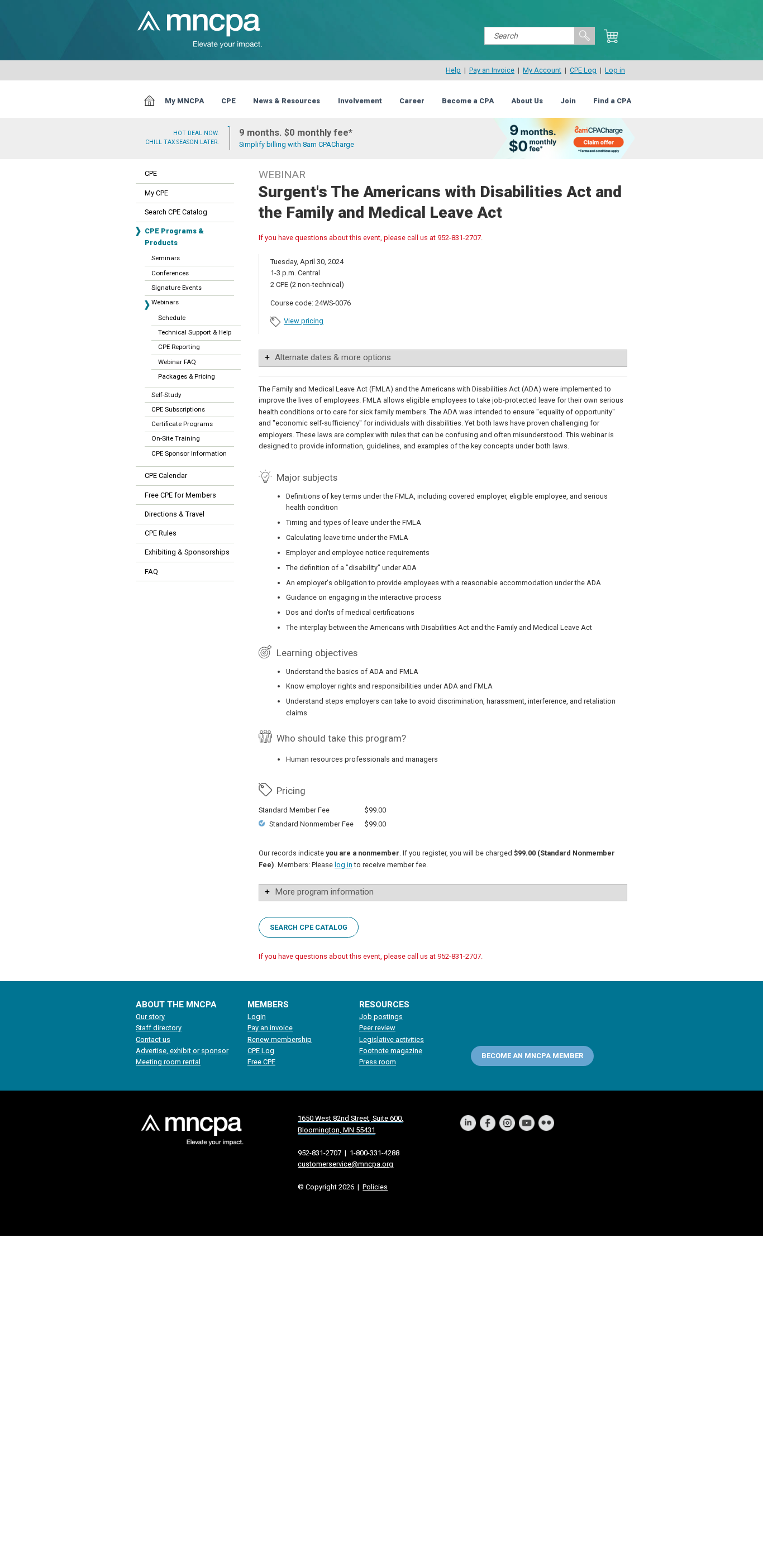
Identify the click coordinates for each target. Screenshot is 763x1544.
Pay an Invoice (491, 70)
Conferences (170, 273)
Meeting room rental (168, 1062)
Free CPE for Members (180, 495)
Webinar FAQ (177, 362)
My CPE (156, 193)
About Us (527, 101)
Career (412, 101)
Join (568, 101)
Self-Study (166, 395)
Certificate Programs (182, 424)
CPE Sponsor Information (189, 453)
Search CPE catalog (308, 926)
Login (256, 1016)
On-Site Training (175, 438)
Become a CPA (468, 101)
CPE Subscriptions (178, 409)
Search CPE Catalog (176, 212)
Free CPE (261, 1062)
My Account (542, 70)
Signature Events (176, 287)
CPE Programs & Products (174, 236)
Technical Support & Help (194, 332)
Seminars (165, 258)
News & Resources (286, 101)
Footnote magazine (390, 1050)
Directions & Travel (174, 514)
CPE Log (583, 70)
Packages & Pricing (186, 376)
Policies (375, 1187)
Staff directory (159, 1028)
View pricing (303, 321)
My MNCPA (184, 101)
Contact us (153, 1039)
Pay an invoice (270, 1028)
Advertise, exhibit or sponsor (182, 1050)
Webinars (165, 302)
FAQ (151, 571)
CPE (228, 101)
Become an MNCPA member (532, 1055)
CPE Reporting (179, 347)
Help (453, 70)
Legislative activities (391, 1039)
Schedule (171, 318)
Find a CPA (612, 101)
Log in (615, 70)
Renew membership (279, 1039)
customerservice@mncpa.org (345, 1164)
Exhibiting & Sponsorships (187, 552)
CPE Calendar (166, 475)
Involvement (360, 101)
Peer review (377, 1028)
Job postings (381, 1016)
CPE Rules (161, 533)
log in (343, 865)
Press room (377, 1062)
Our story (150, 1016)
